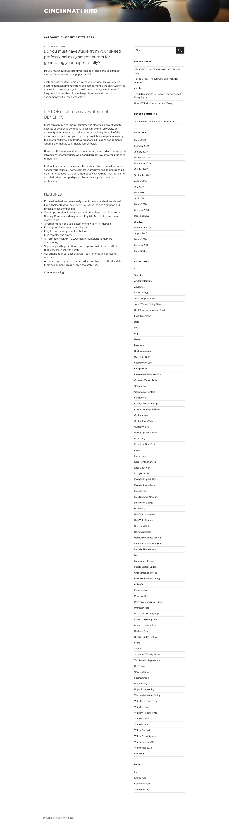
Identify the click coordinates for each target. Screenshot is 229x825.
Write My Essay (142, 707)
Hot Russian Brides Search (147, 537)
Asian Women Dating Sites (147, 304)
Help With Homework (145, 514)
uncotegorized (141, 677)
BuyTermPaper (142, 356)
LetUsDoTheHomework (146, 549)
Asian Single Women (144, 298)
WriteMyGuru (141, 724)
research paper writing (145, 625)
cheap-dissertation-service (147, 374)
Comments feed (142, 783)
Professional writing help (146, 613)
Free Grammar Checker (146, 497)
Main (136, 555)
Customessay (141, 415)
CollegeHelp (140, 397)
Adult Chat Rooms (143, 281)
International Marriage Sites (148, 543)
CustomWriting (141, 426)
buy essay (139, 345)
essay (137, 450)
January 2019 (141, 151)
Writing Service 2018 (144, 742)
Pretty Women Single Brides (148, 602)
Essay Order (140, 456)
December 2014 (142, 215)
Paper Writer (140, 590)
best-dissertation (142, 315)
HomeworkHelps (142, 531)
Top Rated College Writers (147, 660)
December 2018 (142, 157)
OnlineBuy (139, 584)
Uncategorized (141, 671)
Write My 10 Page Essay (146, 701)
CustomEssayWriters (144, 421)
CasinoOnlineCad (143, 362)
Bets (136, 321)
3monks (138, 275)
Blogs (137, 339)
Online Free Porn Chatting (147, 578)
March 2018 (140, 204)
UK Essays (139, 666)
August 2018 (140, 180)
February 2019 (141, 146)
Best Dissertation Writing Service (150, 310)
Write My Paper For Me (145, 712)
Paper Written (141, 596)
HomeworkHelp (142, 526)
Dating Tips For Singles (145, 432)
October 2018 (141, 169)
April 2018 (139, 198)
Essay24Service (142, 467)
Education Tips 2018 (144, 444)
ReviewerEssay (142, 631)
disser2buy (139, 438)
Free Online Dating (143, 502)
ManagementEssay (144, 561)
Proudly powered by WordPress (58, 817)
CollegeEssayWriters (144, 391)
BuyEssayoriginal (142, 351)
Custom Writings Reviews (147, 409)
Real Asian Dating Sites (145, 619)
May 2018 (139, 192)
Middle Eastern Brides (145, 566)
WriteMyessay (141, 718)
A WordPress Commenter (147, 121)
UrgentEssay (140, 683)
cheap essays (141, 368)
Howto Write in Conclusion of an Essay (153, 103)
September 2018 (142, 175)
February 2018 (141, 210)
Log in (137, 772)
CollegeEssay (141, 386)
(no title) (138, 88)
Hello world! (169, 121)
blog (136, 333)
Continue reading (54, 272)
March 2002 (140, 251)
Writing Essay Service (145, 736)
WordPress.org (141, 789)
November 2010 (142, 227)
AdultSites (139, 286)
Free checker (140, 491)
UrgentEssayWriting (144, 689)
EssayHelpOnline (142, 473)
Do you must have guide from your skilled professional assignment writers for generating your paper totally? (82, 57)
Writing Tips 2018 (143, 747)
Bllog (136, 327)
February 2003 (141, 245)
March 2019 (140, 140)
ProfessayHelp (141, 607)
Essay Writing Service (145, 461)
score (137, 642)
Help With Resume (143, 520)
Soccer (137, 648)
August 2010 (140, 233)
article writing (141, 292)
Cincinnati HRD (71, 10)
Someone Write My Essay (147, 654)
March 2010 (140, 239)
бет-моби (139, 753)
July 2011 (138, 221)
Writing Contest (142, 730)
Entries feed (140, 777)
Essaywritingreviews (144, 485)
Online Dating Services (145, 572)
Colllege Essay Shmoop (145, 403)
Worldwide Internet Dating (147, 695)
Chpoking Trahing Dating (146, 380)
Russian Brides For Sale (145, 637)
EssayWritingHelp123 (145, 479)
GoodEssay (140, 508)
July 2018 (139, 186)
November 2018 (142, 163)
